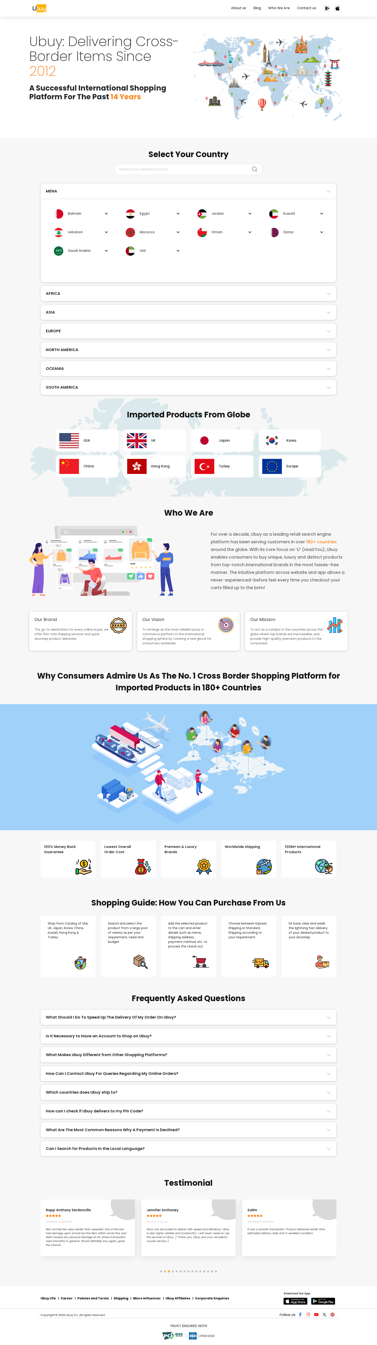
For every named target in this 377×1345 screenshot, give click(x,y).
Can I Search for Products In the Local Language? (95, 1148)
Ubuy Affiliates (178, 1298)
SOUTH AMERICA (62, 387)
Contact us (306, 7)
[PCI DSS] (172, 1335)
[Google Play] (323, 1301)
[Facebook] (301, 1315)
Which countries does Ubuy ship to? (81, 1092)
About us (238, 7)
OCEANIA (55, 368)
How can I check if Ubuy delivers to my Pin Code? (94, 1111)
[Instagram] (309, 1315)
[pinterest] (332, 1315)
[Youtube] (317, 1315)
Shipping (121, 1298)
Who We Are (279, 7)
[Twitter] (324, 1315)
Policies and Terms (93, 1298)
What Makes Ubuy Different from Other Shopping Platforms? (106, 1054)
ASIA (50, 312)
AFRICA (53, 293)
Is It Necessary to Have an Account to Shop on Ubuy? (99, 1036)
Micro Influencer (147, 1298)
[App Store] (337, 8)
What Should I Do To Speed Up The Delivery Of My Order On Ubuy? (111, 1017)
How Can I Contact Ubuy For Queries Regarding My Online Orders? (112, 1073)
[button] (161, 1271)
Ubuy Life (48, 1298)
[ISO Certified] (202, 1335)
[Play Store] (327, 8)
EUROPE (53, 331)
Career (67, 1298)
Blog (257, 7)
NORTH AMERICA (62, 349)
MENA (51, 191)
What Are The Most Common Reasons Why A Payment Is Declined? (113, 1129)
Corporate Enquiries (212, 1298)
